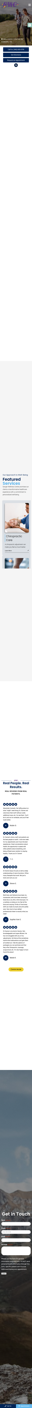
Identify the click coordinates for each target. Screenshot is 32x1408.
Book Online (16, 969)
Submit (4, 1273)
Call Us (9, 1406)
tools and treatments (13, 165)
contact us (10, 210)
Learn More (8, 550)
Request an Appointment (16, 31)
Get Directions (16, 55)
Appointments (24, 1406)
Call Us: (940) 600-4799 (16, 49)
